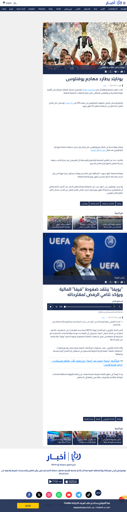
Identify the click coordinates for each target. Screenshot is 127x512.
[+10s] (119, 307)
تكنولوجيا (32, 9)
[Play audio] (50, 306)
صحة (95, 9)
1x (56, 307)
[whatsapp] (59, 495)
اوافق (28, 505)
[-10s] (114, 307)
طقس (78, 9)
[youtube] (69, 495)
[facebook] (29, 495)
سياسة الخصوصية (80, 507)
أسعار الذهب (112, 9)
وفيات (3, 9)
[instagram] (49, 495)
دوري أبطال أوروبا (98, 150)
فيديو (11, 9)
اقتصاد (58, 9)
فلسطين (87, 9)
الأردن (103, 9)
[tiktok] (89, 495)
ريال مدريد (69, 103)
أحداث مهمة (20, 9)
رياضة (51, 9)
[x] (39, 495)
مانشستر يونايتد (88, 90)
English (9, 3)
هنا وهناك (41, 9)
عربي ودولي (68, 9)
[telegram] (79, 495)
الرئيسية (123, 9)
